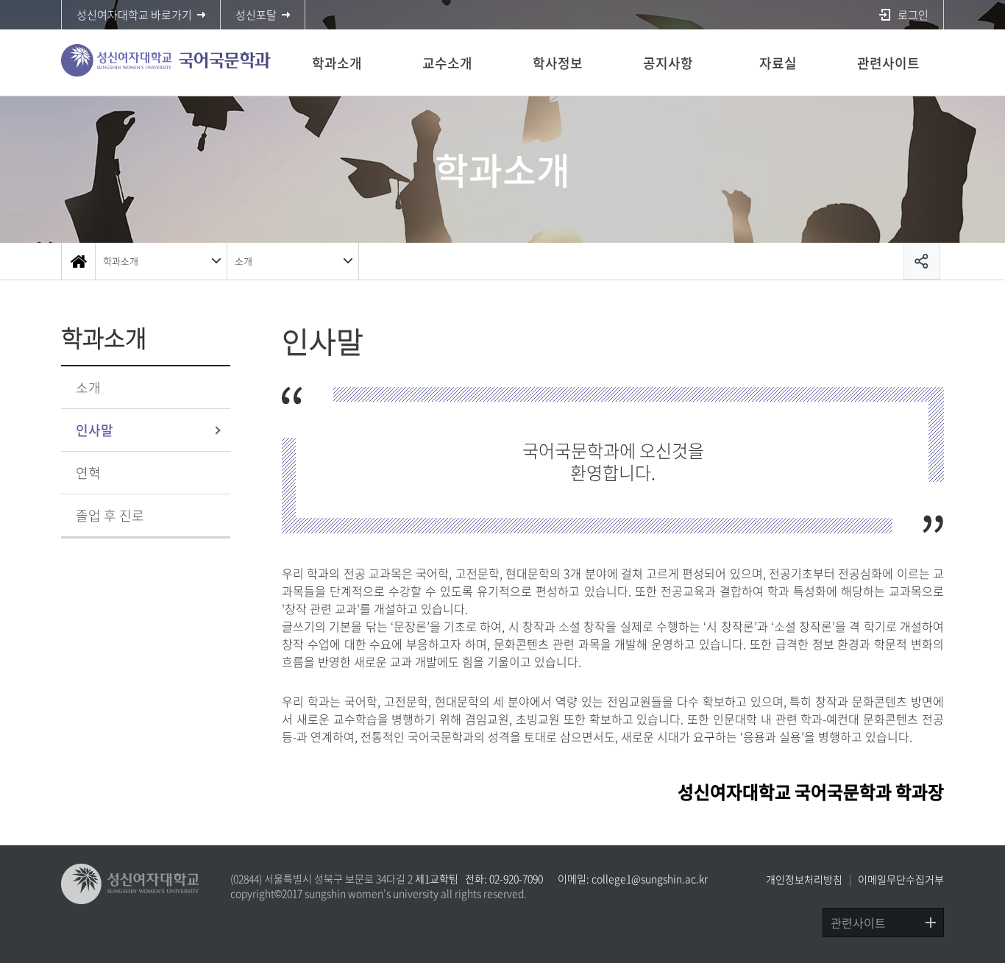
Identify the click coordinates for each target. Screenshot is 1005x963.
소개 (243, 261)
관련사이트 (888, 63)
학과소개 (337, 63)
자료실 (778, 63)
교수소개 (447, 63)
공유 (921, 261)
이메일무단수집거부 (901, 879)
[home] (78, 261)
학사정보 (558, 63)
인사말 (94, 430)
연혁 (88, 473)
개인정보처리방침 (804, 879)
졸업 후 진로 (110, 515)
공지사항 (668, 63)
